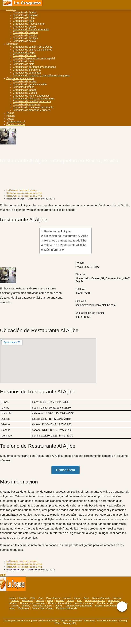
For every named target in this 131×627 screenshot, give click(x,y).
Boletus (15, 600)
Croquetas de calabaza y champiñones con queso (41, 75)
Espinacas (23, 608)
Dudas (10, 118)
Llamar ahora (65, 470)
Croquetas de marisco (25, 32)
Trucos (10, 113)
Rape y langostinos (95, 600)
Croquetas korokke (23, 87)
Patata (70, 600)
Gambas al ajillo (105, 603)
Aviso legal (89, 620)
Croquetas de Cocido (25, 92)
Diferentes (12, 44)
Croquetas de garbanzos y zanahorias (34, 67)
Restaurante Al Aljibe (57, 231)
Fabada (26, 605)
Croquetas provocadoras (20, 78)
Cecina (15, 605)
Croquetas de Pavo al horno (29, 23)
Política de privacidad (71, 620)
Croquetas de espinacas (26, 104)
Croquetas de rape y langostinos (31, 95)
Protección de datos (107, 620)
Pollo (32, 598)
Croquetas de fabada (25, 90)
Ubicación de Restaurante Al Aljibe (66, 236)
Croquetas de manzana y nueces (31, 110)
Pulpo (50, 600)
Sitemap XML (69, 623)
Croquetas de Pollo (24, 18)
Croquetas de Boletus (25, 35)
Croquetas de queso (24, 26)
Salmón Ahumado (101, 598)
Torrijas (58, 605)
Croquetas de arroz (24, 61)
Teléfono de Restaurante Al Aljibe (65, 245)
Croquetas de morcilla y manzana (32, 101)
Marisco (117, 598)
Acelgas (40, 600)
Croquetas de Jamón (24, 12)
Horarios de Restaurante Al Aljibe (65, 240)
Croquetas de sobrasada (27, 72)
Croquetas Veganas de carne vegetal (34, 58)
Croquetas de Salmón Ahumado (31, 29)
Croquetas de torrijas (24, 81)
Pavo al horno (53, 598)
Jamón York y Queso (42, 608)
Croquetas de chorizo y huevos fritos (33, 98)
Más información (54, 249)
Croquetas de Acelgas (25, 38)
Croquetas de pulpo (24, 52)
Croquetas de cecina (24, 55)
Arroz (86, 598)
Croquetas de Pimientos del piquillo (33, 107)
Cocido (67, 598)
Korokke (60, 600)
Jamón (12, 598)
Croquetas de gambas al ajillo (30, 84)
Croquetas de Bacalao (25, 15)
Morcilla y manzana (84, 603)
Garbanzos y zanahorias (32, 603)
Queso (77, 598)
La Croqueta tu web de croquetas (20, 620)
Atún (41, 598)
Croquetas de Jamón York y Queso (32, 46)
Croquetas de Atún (23, 20)
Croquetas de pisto (23, 64)
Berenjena (27, 600)
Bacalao (23, 598)
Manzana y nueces (42, 605)
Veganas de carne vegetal (79, 605)
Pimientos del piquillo (66, 608)
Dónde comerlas (15, 124)
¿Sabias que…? (15, 121)
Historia (10, 115)
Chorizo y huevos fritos (59, 603)
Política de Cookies (49, 620)
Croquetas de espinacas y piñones (32, 49)
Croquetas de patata (24, 41)
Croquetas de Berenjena (27, 69)
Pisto (79, 600)
